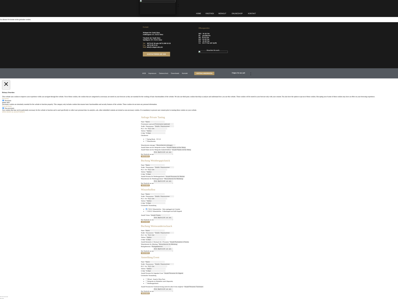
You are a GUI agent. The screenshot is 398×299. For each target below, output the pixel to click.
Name (143, 122)
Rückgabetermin (146, 246)
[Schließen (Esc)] (7, 296)
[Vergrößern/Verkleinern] (1, 296)
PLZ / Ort (144, 128)
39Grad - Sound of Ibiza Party (156, 279)
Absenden (145, 156)
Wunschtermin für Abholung (150, 244)
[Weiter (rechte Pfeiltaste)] (3, 298)
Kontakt (252, 13)
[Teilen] (5, 296)
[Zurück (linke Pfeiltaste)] (1, 298)
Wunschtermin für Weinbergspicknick (152, 179)
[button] (222, 13)
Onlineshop (237, 13)
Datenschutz (163, 73)
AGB (144, 73)
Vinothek (209, 13)
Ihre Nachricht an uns (147, 154)
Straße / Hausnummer (148, 126)
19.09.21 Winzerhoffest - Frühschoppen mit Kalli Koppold (164, 211)
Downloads (175, 73)
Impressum (152, 73)
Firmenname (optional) (148, 124)
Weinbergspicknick (152, 283)
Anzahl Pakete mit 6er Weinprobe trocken (154, 147)
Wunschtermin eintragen (148, 145)
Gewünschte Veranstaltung (148, 205)
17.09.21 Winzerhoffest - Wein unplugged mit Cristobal (163, 209)
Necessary (8, 100)
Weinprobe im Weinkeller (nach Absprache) (160, 281)
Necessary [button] (5, 98)
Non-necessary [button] (7, 106)
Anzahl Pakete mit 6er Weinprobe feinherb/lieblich (156, 150)
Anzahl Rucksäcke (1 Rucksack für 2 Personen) (155, 242)
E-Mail (143, 133)
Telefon (144, 131)
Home (198, 13)
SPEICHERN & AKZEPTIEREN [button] (13, 112)
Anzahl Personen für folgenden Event (152, 273)
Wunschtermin (151, 141)
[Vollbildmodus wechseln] (3, 296)
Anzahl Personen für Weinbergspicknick (153, 176)
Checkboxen (144, 135)
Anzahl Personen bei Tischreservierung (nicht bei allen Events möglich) (162, 287)
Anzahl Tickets (146, 215)
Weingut (222, 13)
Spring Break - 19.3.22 (154, 139)
